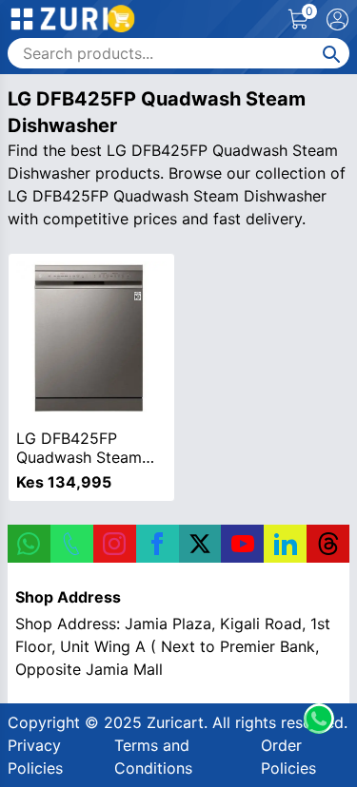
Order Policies (288, 756)
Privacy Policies (35, 756)
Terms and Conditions (153, 756)
